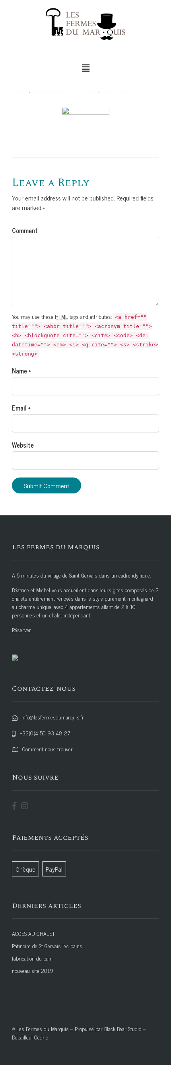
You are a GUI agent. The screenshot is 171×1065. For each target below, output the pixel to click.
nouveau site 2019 (32, 970)
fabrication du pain (32, 958)
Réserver (21, 629)
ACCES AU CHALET (33, 933)
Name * (21, 370)
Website (23, 445)
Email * (21, 408)
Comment (25, 230)
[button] (85, 67)
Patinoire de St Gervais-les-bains (47, 945)
